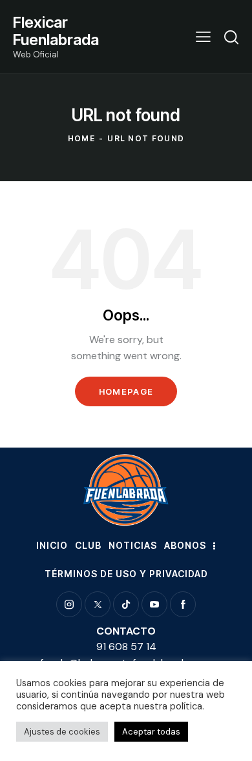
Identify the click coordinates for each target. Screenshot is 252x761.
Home (81, 138)
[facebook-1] (183, 604)
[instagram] (69, 604)
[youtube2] (154, 604)
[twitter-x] (97, 604)
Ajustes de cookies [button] (62, 731)
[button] (203, 36)
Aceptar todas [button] (151, 731)
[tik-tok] (126, 604)
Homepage (126, 391)
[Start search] (231, 37)
